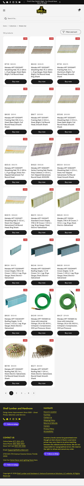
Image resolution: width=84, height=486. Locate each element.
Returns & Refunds (50, 423)
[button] (79, 10)
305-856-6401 (18, 444)
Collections (12, 26)
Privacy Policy (49, 429)
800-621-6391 (20, 446)
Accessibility (48, 431)
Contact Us (48, 417)
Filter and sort (71, 32)
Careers (47, 426)
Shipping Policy (49, 420)
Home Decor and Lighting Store (22, 460)
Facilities (47, 415)
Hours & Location (50, 412)
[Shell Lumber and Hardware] (41, 10)
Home (5, 26)
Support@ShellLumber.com (18, 450)
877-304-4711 (18, 441)
